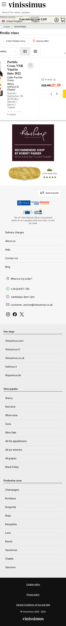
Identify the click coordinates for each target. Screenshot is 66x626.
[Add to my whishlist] (30, 65)
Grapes (7, 26)
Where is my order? (21, 278)
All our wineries (13, 449)
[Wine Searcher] (33, 173)
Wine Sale (10, 432)
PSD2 (26, 203)
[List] (25, 51)
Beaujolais (11, 524)
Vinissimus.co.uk (14, 358)
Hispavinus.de (13, 375)
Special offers (42, 41)
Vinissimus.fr (12, 349)
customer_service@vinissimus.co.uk (32, 304)
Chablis (9, 558)
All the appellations (16, 441)
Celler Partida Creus (16, 41)
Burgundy (10, 507)
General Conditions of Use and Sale (33, 605)
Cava (8, 424)
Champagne (12, 489)
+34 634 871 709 (20, 289)
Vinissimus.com (14, 340)
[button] (56, 20)
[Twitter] (22, 315)
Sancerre (10, 567)
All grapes (10, 458)
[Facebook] (15, 315)
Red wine (10, 406)
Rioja (8, 515)
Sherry (9, 398)
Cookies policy (33, 584)
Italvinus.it (11, 366)
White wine (11, 415)
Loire (8, 532)
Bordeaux (10, 498)
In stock (50, 79)
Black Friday (12, 467)
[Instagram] (8, 315)
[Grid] (35, 51)
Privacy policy (33, 594)
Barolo (8, 541)
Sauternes (11, 550)
